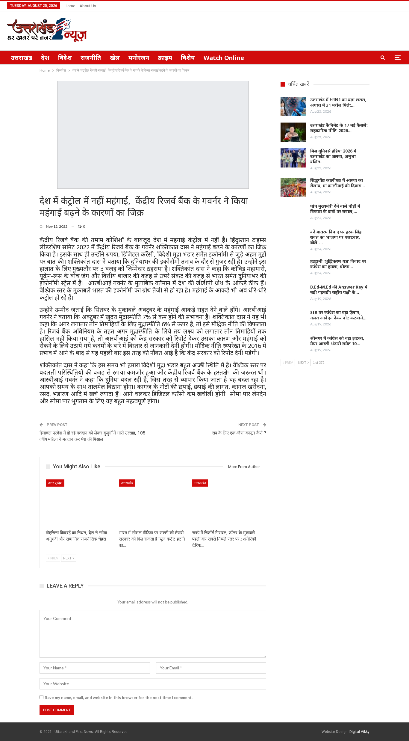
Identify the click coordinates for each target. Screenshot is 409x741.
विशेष (188, 58)
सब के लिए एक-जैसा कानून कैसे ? (239, 433)
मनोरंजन (138, 58)
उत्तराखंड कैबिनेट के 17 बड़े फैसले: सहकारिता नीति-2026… (339, 127)
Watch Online (224, 58)
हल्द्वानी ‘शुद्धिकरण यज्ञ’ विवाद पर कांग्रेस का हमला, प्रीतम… (338, 263)
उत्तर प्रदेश (55, 483)
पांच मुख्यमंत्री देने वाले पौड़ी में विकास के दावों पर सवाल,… (335, 208)
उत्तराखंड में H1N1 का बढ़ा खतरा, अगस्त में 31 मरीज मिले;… (338, 102)
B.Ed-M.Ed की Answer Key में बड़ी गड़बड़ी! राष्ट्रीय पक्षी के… (338, 289)
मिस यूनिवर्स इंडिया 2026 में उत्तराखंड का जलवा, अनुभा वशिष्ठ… (333, 156)
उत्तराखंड (21, 58)
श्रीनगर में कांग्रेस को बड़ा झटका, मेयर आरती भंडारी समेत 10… (337, 340)
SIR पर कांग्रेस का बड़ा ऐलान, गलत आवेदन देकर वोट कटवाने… (338, 315)
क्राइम (165, 58)
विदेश (65, 58)
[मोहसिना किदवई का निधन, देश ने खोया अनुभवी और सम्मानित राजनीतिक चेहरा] (79, 503)
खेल (115, 58)
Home (70, 6)
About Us (88, 6)
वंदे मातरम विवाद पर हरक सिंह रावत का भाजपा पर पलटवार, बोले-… (335, 237)
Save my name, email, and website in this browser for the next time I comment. (119, 697)
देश (45, 58)
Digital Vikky (359, 732)
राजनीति (91, 58)
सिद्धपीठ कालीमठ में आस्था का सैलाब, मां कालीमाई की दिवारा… (337, 182)
